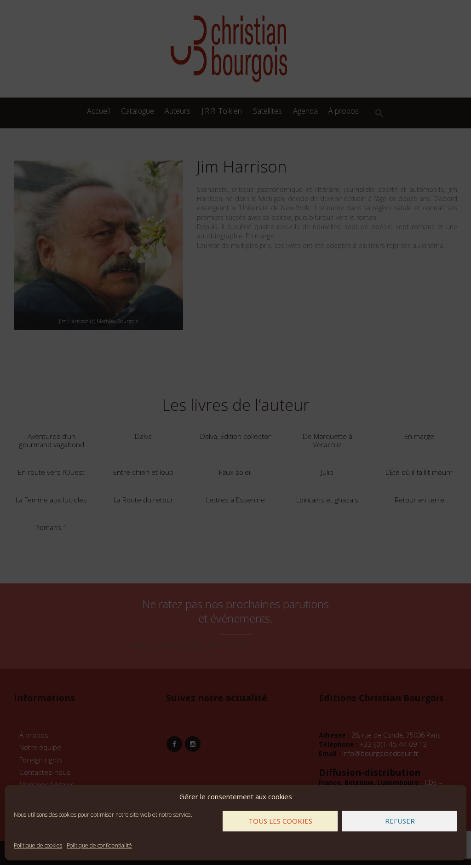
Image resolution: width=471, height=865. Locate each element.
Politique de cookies (38, 845)
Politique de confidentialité (99, 845)
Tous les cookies (280, 820)
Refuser (400, 820)
